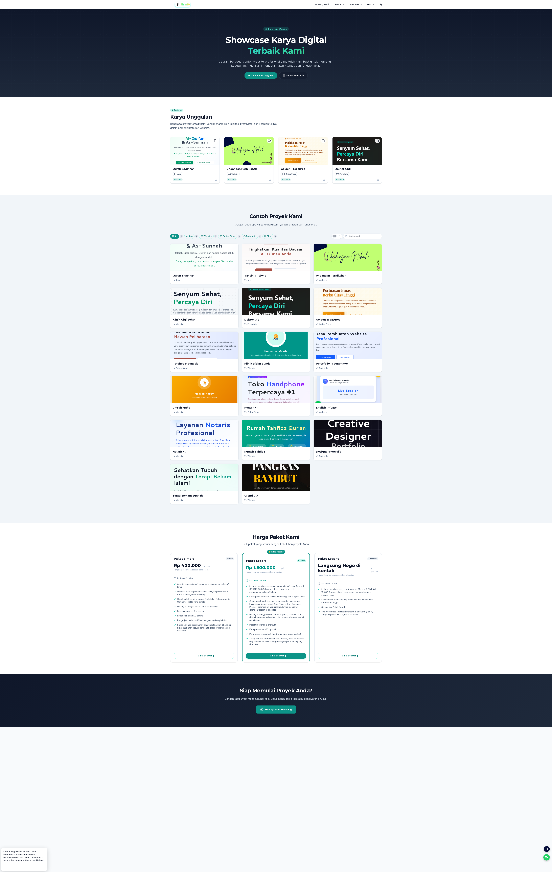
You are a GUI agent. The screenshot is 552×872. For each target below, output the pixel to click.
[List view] (339, 236)
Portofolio (251, 236)
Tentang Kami (321, 4)
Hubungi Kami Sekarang (278, 709)
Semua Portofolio (295, 75)
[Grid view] (334, 236)
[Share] (547, 849)
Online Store (229, 236)
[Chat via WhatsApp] (546, 857)
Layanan (338, 4)
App (191, 236)
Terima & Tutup (24, 865)
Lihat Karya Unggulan (262, 75)
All (176, 236)
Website (208, 236)
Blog (269, 236)
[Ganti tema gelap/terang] (381, 4)
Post (369, 4)
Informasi (354, 4)
